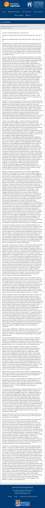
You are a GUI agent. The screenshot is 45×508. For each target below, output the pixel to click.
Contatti (10, 496)
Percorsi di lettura (38, 11)
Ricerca (29, 15)
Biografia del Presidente (14, 11)
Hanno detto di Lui (26, 11)
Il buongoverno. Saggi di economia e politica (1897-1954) (17, 26)
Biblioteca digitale (18, 15)
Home (4, 11)
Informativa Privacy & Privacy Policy (28, 496)
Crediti (15, 496)
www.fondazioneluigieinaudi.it (22, 493)
